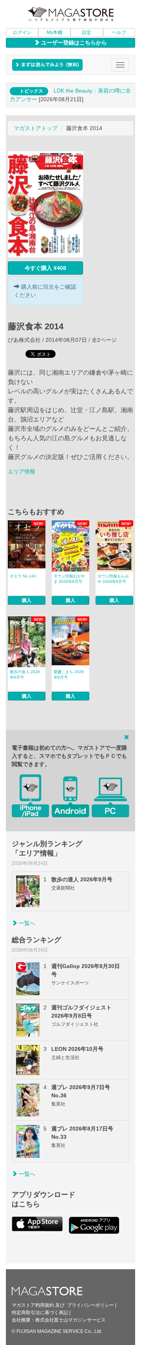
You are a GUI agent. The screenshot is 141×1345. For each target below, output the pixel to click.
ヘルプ (119, 32)
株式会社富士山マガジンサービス (70, 1320)
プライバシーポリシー (90, 1305)
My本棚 (54, 32)
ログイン (22, 32)
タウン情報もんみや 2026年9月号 (113, 579)
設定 (86, 32)
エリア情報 (21, 471)
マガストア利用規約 (33, 1305)
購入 (26, 600)
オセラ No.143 (23, 576)
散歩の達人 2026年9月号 (25, 674)
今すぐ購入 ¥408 (45, 268)
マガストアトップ (36, 128)
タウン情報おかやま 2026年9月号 (69, 579)
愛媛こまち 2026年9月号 (69, 674)
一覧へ (26, 923)
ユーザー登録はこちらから (73, 42)
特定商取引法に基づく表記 (40, 1312)
